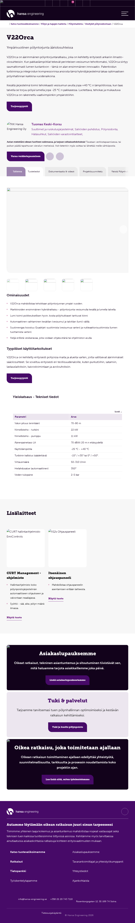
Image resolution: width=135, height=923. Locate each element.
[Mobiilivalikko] (124, 13)
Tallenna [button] (17, 172)
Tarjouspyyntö (19, 106)
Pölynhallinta (76, 24)
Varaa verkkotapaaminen (25, 156)
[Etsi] (79, 3)
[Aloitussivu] (25, 14)
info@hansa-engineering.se (32, 899)
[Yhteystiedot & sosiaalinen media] (49, 3)
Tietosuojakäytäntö (51, 913)
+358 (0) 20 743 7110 (61, 899)
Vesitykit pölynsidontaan (98, 24)
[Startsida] (7, 24)
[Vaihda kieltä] (86, 3)
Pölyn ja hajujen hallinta (53, 24)
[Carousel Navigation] (123, 229)
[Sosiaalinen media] (124, 811)
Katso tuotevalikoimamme (25, 24)
